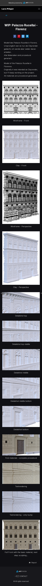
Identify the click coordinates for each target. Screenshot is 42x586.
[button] (33, 562)
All (6, 15)
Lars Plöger (8, 9)
